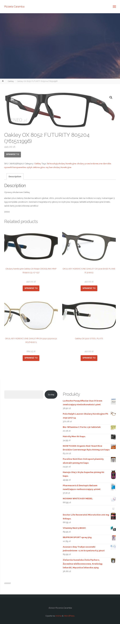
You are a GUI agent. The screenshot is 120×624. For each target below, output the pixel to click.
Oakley (11, 81)
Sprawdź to (12, 154)
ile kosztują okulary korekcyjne (61, 163)
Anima (58, 616)
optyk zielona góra (36, 167)
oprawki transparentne (15, 167)
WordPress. (69, 616)
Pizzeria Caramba (14, 6)
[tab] (15, 176)
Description (15, 176)
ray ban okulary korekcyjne (58, 167)
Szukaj (51, 394)
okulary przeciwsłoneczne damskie (94, 163)
